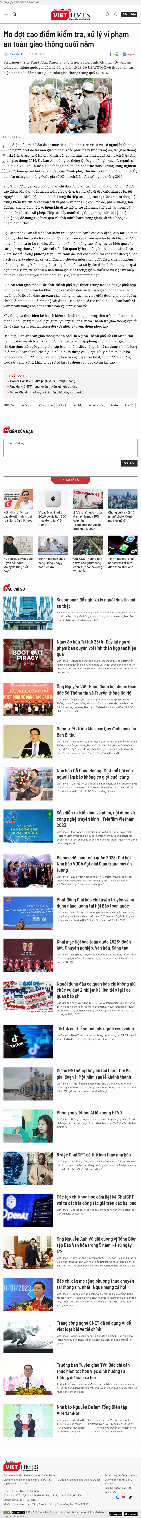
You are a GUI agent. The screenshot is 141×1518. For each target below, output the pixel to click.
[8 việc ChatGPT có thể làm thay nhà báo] (28, 1168)
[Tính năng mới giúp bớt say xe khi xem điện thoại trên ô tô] (123, 545)
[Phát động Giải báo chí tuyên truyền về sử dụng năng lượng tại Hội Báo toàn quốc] (28, 913)
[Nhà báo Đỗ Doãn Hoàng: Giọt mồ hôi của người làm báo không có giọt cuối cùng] (28, 783)
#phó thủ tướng (97, 405)
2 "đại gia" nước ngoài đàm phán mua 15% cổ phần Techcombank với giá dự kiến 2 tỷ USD (87, 521)
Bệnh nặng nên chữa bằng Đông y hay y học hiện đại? (51, 563)
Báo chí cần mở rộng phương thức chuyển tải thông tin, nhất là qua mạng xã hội (95, 1284)
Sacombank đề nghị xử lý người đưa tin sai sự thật (96, 603)
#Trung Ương (46, 405)
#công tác (27, 405)
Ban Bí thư (59, 1006)
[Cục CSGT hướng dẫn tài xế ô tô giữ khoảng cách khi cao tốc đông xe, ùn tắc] (88, 545)
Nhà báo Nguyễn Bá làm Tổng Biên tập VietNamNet (92, 1410)
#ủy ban (115, 405)
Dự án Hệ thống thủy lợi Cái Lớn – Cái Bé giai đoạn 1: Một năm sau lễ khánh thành (94, 1074)
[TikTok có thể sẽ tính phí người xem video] (28, 1041)
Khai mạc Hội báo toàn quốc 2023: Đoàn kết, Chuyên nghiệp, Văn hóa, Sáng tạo (94, 945)
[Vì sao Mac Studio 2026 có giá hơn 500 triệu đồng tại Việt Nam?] (53, 499)
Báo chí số (15, 589)
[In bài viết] (117, 54)
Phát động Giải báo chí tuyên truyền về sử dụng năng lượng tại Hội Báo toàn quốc (95, 903)
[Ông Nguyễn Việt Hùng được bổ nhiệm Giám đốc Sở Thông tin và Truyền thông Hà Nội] (28, 699)
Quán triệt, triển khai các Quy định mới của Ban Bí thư (96, 732)
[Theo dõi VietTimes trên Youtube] (124, 1497)
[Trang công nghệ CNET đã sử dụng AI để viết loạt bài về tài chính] (28, 1336)
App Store (115, 1514)
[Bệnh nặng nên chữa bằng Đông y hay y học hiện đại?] (53, 545)
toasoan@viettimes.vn (124, 1475)
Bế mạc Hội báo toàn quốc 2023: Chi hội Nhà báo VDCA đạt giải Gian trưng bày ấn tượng (94, 864)
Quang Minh (16, 54)
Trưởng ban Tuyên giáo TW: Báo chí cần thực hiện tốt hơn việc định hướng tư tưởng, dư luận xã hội (93, 1371)
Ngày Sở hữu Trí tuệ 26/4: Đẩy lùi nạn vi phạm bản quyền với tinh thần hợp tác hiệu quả (96, 648)
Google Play (131, 1514)
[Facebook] (110, 54)
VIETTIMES (70, 14)
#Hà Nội (129, 405)
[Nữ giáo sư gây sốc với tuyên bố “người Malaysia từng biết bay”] (18, 545)
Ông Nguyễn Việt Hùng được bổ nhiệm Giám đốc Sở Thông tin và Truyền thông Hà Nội (97, 689)
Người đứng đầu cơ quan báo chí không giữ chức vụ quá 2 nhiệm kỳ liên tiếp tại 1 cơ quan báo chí (96, 990)
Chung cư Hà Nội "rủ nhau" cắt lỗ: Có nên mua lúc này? (121, 517)
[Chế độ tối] (115, 14)
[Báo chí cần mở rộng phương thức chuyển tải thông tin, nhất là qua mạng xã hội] (28, 1294)
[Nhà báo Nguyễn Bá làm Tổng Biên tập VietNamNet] (28, 1420)
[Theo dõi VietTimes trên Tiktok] (130, 1497)
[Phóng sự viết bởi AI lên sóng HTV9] (28, 1126)
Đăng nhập (129, 14)
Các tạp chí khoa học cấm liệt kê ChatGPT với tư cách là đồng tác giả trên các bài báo (96, 1200)
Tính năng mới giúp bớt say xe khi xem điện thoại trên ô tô (121, 563)
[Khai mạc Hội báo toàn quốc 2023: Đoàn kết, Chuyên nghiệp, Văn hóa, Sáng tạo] (28, 955)
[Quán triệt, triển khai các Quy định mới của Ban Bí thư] (28, 741)
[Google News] (130, 54)
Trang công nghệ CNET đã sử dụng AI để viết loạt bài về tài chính (94, 1326)
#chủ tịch (63, 405)
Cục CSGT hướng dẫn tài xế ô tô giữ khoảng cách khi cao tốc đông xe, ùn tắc (87, 565)
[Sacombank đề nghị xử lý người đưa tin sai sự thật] (28, 613)
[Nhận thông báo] (107, 14)
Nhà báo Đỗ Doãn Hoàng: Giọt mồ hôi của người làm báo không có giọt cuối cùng (95, 774)
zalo (117, 1497)
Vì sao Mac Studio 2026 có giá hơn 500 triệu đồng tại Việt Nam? (52, 519)
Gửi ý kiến (129, 463)
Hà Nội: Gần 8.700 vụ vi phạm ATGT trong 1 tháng (42, 381)
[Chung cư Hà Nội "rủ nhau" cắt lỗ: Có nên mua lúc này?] (123, 499)
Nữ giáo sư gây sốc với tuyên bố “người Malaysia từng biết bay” (18, 565)
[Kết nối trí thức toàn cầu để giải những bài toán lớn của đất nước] (18, 499)
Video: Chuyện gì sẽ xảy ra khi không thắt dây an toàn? (46, 392)
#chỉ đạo (78, 405)
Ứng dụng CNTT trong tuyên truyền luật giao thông (43, 386)
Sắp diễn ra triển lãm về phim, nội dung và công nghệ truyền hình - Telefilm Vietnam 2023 (96, 819)
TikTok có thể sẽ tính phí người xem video (95, 1028)
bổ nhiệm (91, 1421)
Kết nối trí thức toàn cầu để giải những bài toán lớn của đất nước (17, 517)
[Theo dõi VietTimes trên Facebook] (112, 1497)
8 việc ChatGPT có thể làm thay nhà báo (94, 1154)
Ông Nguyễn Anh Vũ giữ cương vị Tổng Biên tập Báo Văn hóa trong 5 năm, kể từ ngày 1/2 (97, 1245)
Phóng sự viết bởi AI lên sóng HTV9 (89, 1112)
